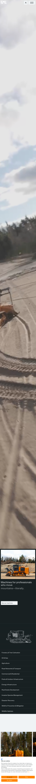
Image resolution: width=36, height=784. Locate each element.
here (28, 771)
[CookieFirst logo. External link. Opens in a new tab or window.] (2, 759)
